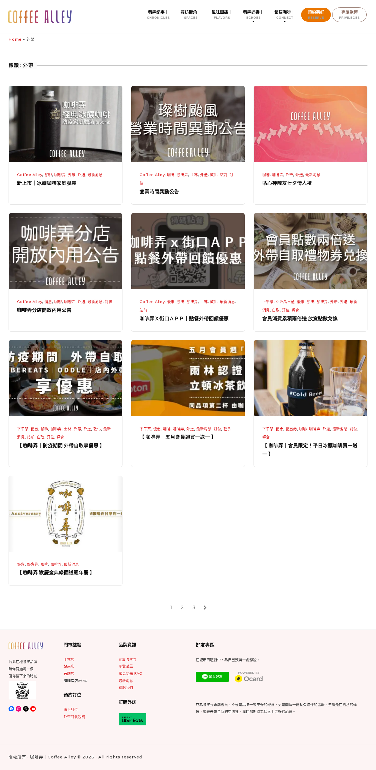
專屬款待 (349, 14)
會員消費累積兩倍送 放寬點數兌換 (300, 318)
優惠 (48, 301)
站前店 (69, 666)
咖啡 (48, 174)
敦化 (213, 174)
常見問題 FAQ (130, 673)
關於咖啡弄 (128, 659)
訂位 (108, 301)
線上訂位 (71, 709)
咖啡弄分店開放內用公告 (44, 310)
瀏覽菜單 (126, 666)
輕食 (295, 310)
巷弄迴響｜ (253, 14)
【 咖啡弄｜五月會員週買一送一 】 (178, 437)
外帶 (71, 174)
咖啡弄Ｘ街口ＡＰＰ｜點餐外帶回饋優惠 (184, 318)
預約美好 (316, 14)
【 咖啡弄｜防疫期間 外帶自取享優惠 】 (61, 445)
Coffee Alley (29, 174)
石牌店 (69, 673)
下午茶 (268, 301)
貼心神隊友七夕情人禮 (287, 183)
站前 (223, 174)
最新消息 (95, 174)
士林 (194, 174)
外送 (81, 174)
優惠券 (291, 429)
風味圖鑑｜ (222, 14)
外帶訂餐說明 (74, 716)
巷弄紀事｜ (158, 14)
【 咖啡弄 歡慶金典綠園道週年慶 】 (56, 572)
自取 (275, 310)
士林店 (69, 659)
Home (15, 39)
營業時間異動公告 (159, 191)
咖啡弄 (60, 174)
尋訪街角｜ (191, 14)
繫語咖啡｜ (284, 14)
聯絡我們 (126, 687)
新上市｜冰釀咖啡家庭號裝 (47, 183)
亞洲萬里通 (285, 301)
